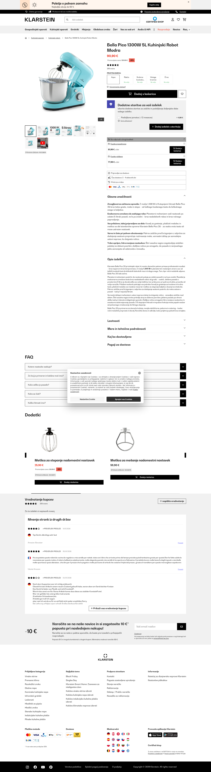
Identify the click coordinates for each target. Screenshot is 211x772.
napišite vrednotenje (173, 501)
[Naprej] (189, 29)
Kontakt (183, 12)
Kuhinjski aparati (37, 38)
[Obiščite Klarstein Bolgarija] (123, 745)
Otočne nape (31, 688)
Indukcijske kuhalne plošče (37, 715)
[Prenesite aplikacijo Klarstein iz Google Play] (170, 734)
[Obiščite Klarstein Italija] (128, 733)
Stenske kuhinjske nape (36, 711)
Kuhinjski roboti (54, 38)
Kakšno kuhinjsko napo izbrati (79, 695)
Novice (176, 29)
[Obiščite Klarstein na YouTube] (43, 767)
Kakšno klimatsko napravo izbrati (81, 705)
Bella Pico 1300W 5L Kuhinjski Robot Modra (81, 38)
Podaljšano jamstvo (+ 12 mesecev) (136, 117)
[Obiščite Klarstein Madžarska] (128, 739)
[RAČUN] (172, 19)
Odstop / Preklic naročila (118, 692)
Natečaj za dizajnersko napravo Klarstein (167, 676)
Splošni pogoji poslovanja (96, 767)
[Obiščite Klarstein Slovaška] (118, 739)
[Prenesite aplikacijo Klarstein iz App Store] (155, 734)
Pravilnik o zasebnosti (155, 753)
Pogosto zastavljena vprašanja (156, 12)
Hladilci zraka (31, 707)
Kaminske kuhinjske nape (36, 692)
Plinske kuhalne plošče (35, 719)
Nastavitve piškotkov (157, 680)
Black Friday (72, 676)
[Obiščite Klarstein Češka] (123, 739)
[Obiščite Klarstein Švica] (118, 733)
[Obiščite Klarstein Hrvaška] (113, 745)
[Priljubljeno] (178, 19)
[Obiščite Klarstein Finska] (128, 745)
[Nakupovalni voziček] (184, 19)
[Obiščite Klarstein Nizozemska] (113, 750)
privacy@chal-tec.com (161, 638)
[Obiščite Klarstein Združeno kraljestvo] (113, 739)
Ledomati (29, 700)
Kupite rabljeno (117, 156)
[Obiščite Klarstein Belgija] (108, 750)
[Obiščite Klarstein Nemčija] (108, 733)
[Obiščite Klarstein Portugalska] (118, 750)
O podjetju (117, 767)
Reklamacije (112, 688)
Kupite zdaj (154, 5)
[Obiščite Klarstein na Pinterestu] (50, 767)
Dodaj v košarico (145, 94)
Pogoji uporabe (169, 753)
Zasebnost (137, 634)
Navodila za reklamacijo (118, 696)
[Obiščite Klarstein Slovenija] (123, 750)
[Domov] (28, 38)
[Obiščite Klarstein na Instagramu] (27, 767)
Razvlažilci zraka (33, 684)
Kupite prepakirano (118, 144)
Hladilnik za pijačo (33, 703)
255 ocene (111, 69)
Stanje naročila (114, 684)
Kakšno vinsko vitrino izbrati (79, 691)
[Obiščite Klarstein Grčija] (128, 751)
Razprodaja (164, 29)
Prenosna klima (32, 680)
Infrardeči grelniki (33, 696)
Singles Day (71, 680)
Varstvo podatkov (73, 767)
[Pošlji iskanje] (67, 19)
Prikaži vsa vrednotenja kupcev (109, 608)
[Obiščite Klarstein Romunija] (118, 745)
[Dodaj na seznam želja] (182, 94)
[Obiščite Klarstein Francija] (123, 733)
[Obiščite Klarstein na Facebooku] (35, 767)
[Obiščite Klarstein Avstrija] (113, 733)
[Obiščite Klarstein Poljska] (108, 745)
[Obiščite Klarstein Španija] (108, 739)
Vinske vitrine (31, 676)
